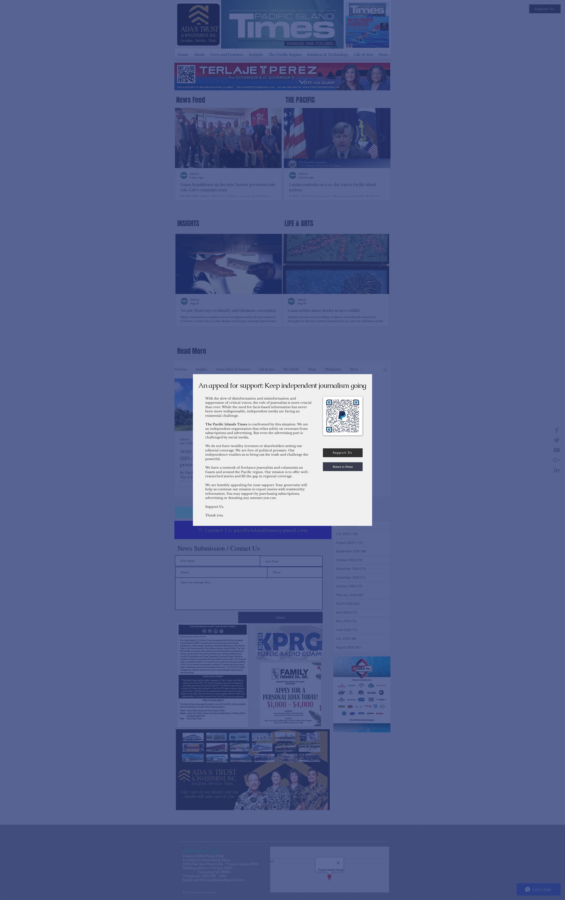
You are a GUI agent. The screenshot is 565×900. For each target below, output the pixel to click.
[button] (343, 466)
